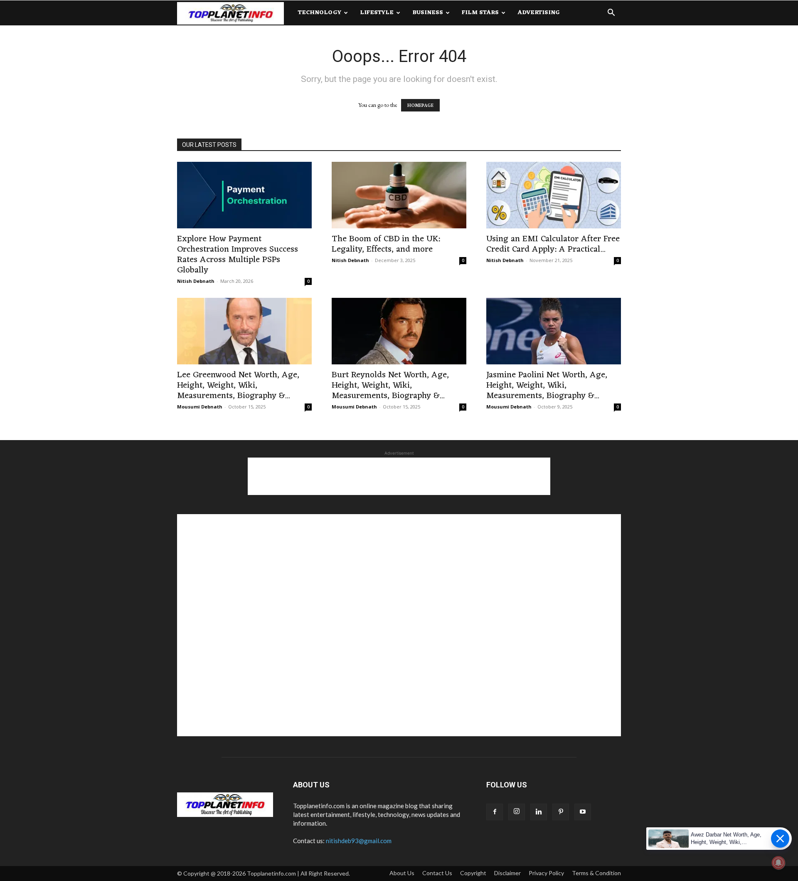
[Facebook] (494, 812)
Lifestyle (377, 12)
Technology (319, 12)
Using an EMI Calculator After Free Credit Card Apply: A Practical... (553, 244)
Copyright (473, 872)
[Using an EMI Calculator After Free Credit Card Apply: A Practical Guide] (553, 195)
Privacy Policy (546, 872)
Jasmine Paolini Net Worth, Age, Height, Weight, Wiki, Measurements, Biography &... (546, 385)
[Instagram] (516, 812)
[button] (611, 13)
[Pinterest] (560, 812)
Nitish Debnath (195, 281)
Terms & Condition (596, 872)
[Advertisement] (399, 476)
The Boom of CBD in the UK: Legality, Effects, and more (386, 244)
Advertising (538, 12)
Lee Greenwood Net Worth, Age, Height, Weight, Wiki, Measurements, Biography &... (238, 385)
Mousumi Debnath (199, 406)
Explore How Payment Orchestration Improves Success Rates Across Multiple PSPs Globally (237, 254)
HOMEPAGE (420, 105)
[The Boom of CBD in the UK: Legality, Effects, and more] (399, 195)
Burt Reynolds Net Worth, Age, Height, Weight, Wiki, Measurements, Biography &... (390, 385)
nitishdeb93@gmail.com (359, 840)
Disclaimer (507, 872)
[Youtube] (582, 812)
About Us (401, 872)
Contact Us (437, 872)
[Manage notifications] (778, 862)
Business (427, 12)
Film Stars (480, 12)
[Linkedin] (538, 812)
